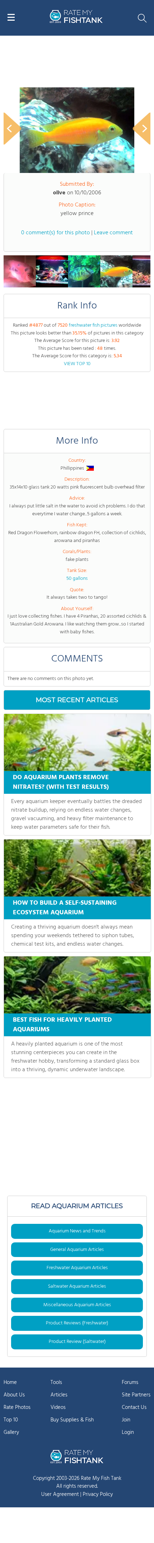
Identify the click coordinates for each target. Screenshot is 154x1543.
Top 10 (11, 1420)
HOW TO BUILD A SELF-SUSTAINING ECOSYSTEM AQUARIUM (65, 908)
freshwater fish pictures (93, 325)
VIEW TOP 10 (77, 364)
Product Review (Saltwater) (77, 1342)
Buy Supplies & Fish (72, 1420)
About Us (14, 1395)
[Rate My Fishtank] (76, 22)
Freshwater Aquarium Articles (77, 1268)
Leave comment (113, 232)
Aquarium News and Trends (77, 1231)
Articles (58, 1395)
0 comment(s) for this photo (55, 232)
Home (10, 1382)
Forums (130, 1382)
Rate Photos (17, 1407)
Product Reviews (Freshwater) (77, 1323)
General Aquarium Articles (77, 1250)
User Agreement (60, 1494)
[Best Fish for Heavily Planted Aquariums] (77, 984)
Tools (56, 1382)
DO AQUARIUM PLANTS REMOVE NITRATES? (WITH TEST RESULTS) (61, 782)
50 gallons (77, 578)
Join (126, 1420)
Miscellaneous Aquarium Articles (77, 1305)
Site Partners (136, 1395)
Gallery (11, 1432)
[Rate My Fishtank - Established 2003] (77, 1457)
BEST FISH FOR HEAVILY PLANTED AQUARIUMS (62, 1024)
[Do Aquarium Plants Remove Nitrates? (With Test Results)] (77, 742)
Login (128, 1432)
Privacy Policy (98, 1494)
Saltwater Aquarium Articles (77, 1286)
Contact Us (134, 1407)
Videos (58, 1407)
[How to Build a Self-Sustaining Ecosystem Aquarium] (77, 867)
